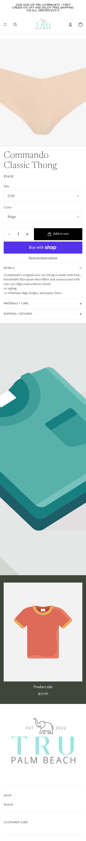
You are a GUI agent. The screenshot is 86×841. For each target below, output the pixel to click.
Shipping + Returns (18, 314)
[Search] (15, 24)
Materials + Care (16, 303)
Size (6, 186)
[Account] (70, 24)
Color (8, 207)
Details (9, 268)
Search (8, 804)
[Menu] (5, 24)
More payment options (43, 258)
